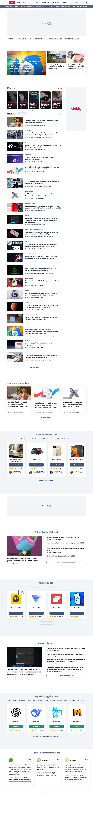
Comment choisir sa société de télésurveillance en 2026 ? (65, 648)
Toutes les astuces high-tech (65, 675)
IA (30, 38)
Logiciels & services (20, 6)
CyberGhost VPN (16, 608)
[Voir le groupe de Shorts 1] (32, 110)
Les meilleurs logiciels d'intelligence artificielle (45, 736)
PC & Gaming (30, 6)
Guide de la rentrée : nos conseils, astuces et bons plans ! (65, 654)
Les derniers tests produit (46, 480)
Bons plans (45, 2)
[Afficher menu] (6, 2)
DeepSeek (36, 721)
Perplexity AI (57, 721)
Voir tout (60, 88)
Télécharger (55, 2)
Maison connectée (65, 6)
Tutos (37, 2)
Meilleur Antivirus (22, 38)
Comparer (65, 2)
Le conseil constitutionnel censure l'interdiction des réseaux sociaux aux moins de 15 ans (48, 774)
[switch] (82, 2)
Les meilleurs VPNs (46, 622)
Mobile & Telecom (40, 6)
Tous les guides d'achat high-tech (66, 562)
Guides (31, 2)
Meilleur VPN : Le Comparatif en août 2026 (60, 556)
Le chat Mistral (77, 721)
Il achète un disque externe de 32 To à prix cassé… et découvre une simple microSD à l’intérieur (20, 779)
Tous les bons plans (45, 417)
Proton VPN (36, 608)
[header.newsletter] (77, 3)
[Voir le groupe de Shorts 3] (36, 110)
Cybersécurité (8, 6)
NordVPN (77, 608)
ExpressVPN (56, 608)
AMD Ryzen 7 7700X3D (77, 459)
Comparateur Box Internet (72, 38)
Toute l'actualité (33, 367)
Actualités (12, 114)
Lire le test (16, 464)
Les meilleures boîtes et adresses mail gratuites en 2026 (65, 543)
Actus (19, 2)
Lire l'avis (16, 613)
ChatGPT (16, 721)
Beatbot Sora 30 (36, 459)
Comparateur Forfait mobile (55, 38)
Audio (57, 6)
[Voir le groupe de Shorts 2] (34, 110)
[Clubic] (12, 2)
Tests (25, 2)
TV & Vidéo (50, 6)
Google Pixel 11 (56, 459)
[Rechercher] (72, 3)
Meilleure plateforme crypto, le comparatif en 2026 (63, 537)
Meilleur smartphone (39, 38)
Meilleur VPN (11, 38)
